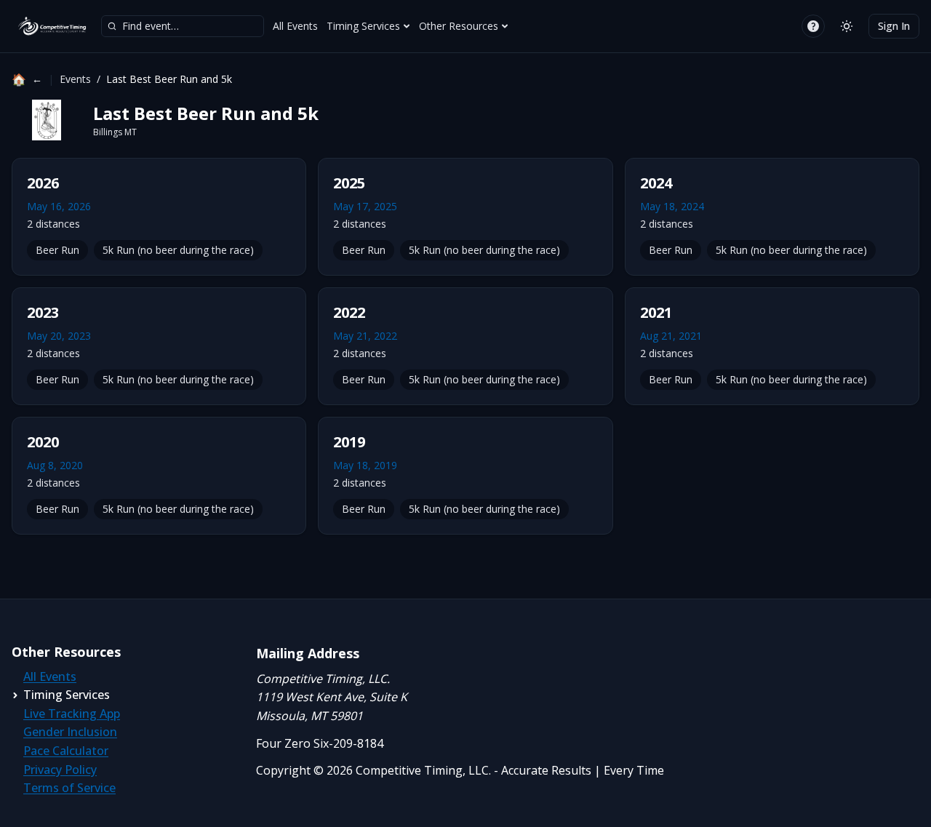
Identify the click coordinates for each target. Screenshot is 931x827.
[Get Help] (813, 26)
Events (75, 79)
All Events (295, 26)
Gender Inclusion (70, 732)
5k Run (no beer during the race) (178, 250)
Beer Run (57, 250)
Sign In (894, 26)
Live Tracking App (71, 714)
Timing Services (363, 26)
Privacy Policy (60, 770)
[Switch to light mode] (847, 26)
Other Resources (458, 26)
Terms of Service (69, 788)
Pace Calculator (65, 751)
